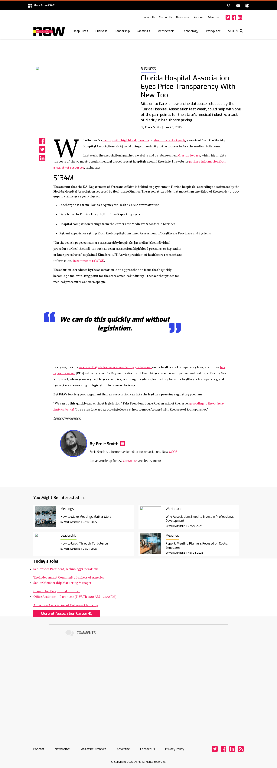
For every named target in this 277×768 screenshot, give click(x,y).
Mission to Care (188, 155)
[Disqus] (138, 684)
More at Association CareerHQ (67, 613)
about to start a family (169, 140)
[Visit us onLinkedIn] (240, 17)
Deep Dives (80, 31)
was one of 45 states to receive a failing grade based (115, 367)
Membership (166, 31)
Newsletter (183, 17)
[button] (42, 5)
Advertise (213, 17)
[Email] (122, 443)
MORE (173, 452)
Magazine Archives (93, 749)
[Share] (42, 141)
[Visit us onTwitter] (228, 17)
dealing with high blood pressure (126, 140)
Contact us (130, 461)
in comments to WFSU (88, 261)
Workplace (213, 31)
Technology (190, 31)
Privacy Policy (174, 749)
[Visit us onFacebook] (234, 17)
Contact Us (166, 17)
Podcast (199, 17)
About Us (149, 17)
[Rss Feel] (241, 749)
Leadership (122, 31)
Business (101, 31)
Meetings (143, 31)
